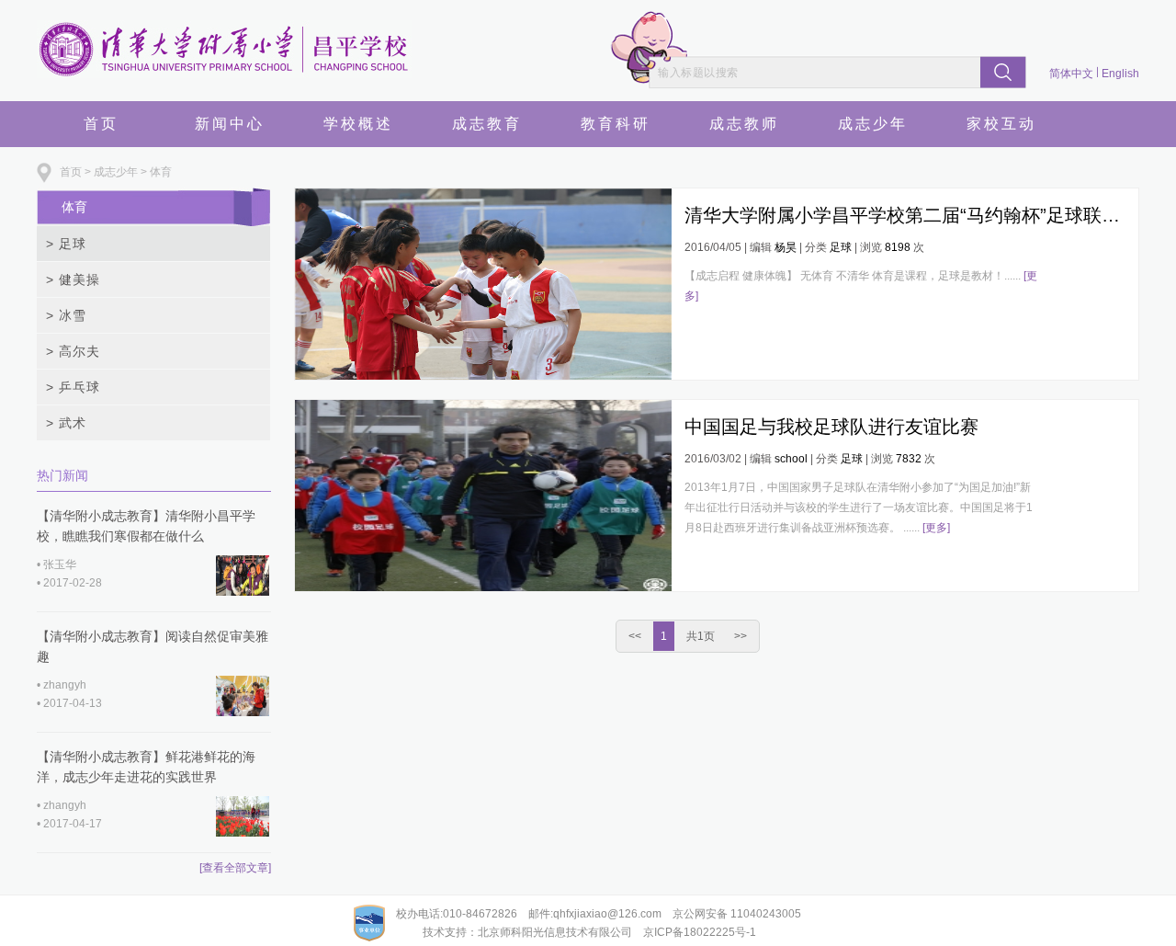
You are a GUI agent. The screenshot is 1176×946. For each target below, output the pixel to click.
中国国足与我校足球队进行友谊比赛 (831, 426)
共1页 (700, 636)
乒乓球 (73, 387)
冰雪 (66, 315)
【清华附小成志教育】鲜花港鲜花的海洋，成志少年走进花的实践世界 (146, 766)
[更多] (936, 527)
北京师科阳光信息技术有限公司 (555, 932)
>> (740, 636)
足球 (66, 243)
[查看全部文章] (235, 867)
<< (634, 636)
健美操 (73, 279)
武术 (66, 423)
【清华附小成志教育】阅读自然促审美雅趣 (152, 646)
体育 (161, 171)
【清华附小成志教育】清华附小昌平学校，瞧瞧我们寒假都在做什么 (146, 525)
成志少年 (116, 171)
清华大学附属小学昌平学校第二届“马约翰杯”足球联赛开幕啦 (904, 215)
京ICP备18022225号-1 (699, 932)
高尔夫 (73, 351)
